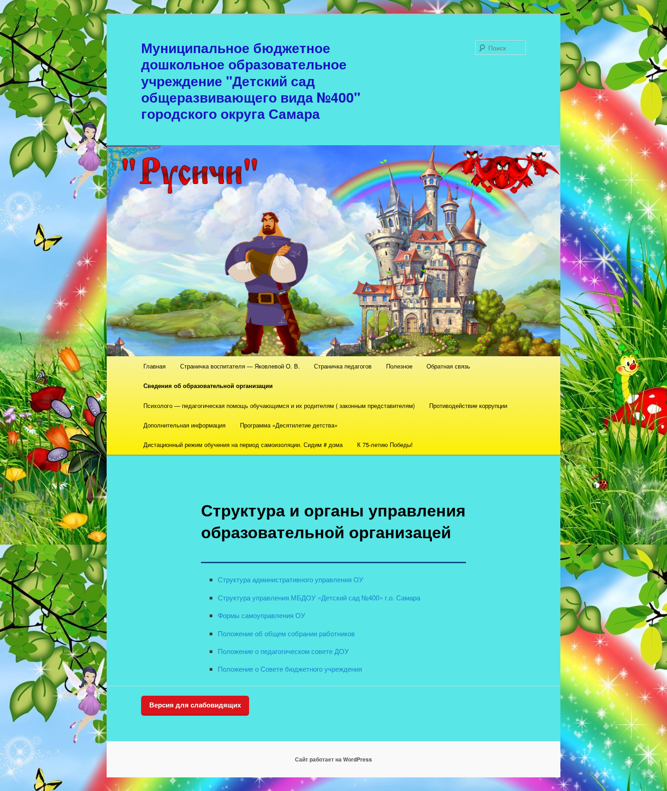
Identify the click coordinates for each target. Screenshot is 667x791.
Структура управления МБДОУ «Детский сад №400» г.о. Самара (319, 597)
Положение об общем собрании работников (286, 633)
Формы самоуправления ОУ (261, 615)
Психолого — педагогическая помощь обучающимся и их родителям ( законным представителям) (279, 405)
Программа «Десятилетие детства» (289, 425)
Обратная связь (448, 366)
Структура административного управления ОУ (290, 579)
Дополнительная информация (184, 425)
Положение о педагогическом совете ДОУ (283, 651)
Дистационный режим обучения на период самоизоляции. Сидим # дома (243, 444)
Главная (154, 366)
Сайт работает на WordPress (333, 759)
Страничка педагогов (343, 366)
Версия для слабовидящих (195, 705)
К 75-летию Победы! (385, 444)
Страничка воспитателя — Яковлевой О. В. (240, 366)
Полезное (399, 366)
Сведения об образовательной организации (208, 385)
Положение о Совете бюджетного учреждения (290, 668)
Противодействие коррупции (468, 405)
